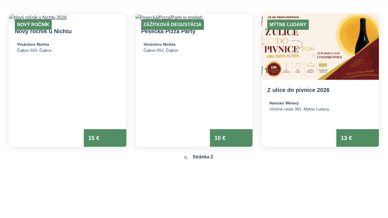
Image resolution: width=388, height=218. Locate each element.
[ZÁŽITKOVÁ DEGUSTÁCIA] (194, 17)
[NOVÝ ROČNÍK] (67, 17)
